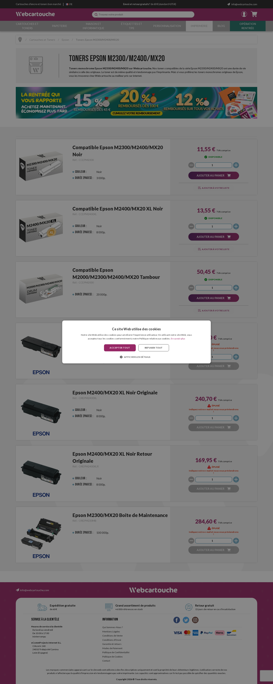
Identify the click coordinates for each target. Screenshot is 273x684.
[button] (136, 357)
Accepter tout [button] (120, 347)
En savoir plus (178, 338)
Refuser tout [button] (154, 347)
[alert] (136, 342)
